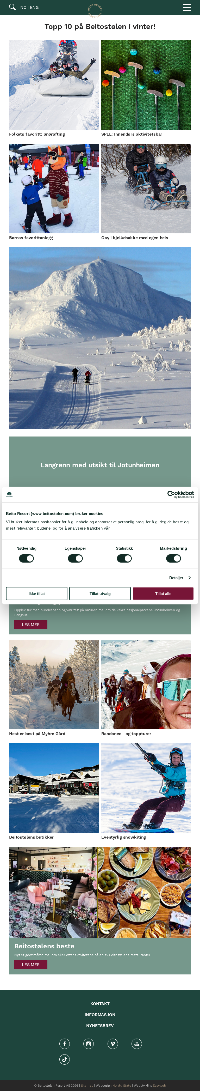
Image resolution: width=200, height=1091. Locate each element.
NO (23, 7)
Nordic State (122, 1086)
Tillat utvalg (100, 593)
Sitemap (87, 1086)
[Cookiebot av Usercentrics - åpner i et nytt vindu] (171, 495)
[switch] (75, 558)
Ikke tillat (37, 593)
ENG (34, 7)
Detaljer (176, 577)
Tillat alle (163, 593)
